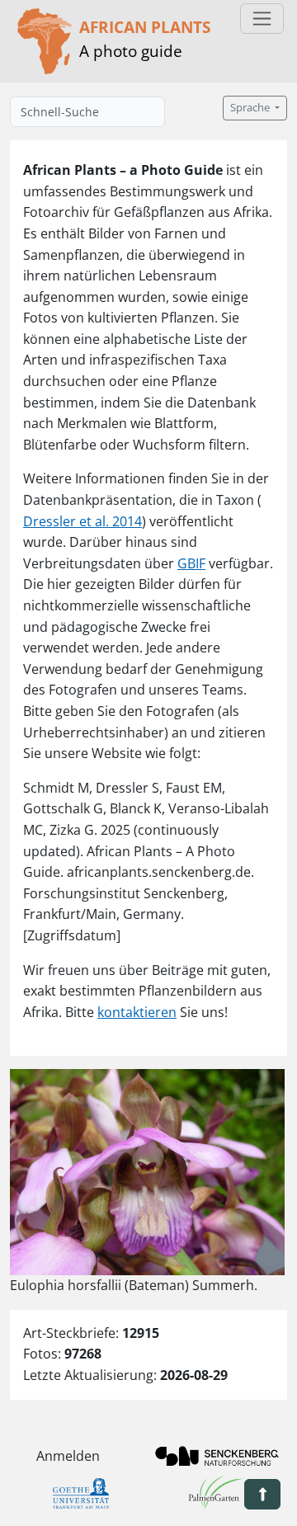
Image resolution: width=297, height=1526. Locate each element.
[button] (262, 1494)
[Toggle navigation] (262, 18)
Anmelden (68, 1456)
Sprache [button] (251, 108)
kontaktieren (137, 1012)
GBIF (191, 563)
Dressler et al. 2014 (82, 521)
